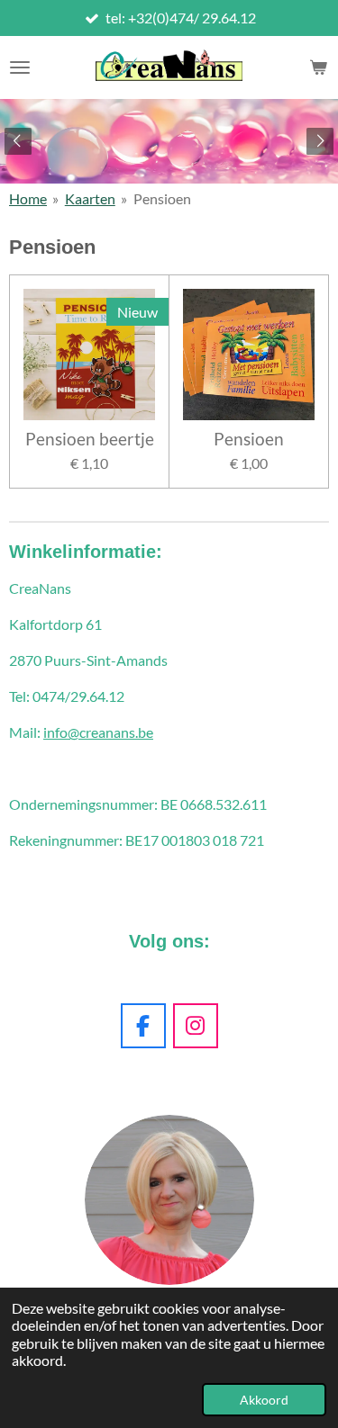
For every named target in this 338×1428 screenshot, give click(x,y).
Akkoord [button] (264, 1399)
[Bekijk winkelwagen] (318, 67)
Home (28, 198)
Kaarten (90, 198)
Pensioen (162, 198)
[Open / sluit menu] (20, 67)
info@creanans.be (98, 732)
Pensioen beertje (89, 439)
